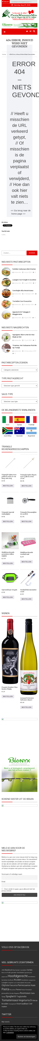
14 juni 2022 (28, 272)
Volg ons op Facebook (15, 947)
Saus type (7, 394)
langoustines (32, 980)
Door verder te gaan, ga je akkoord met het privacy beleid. (18, 890)
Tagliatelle (21, 996)
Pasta (5, 989)
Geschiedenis (20, 972)
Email (3, 881)
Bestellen (8, 486)
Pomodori (28, 990)
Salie (33, 993)
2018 (3, 970)
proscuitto (5, 993)
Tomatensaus (10, 1000)
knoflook (11, 980)
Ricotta (12, 993)
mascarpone (20, 982)
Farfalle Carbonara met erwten (24, 269)
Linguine (10, 982)
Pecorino (12, 990)
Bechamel (16, 970)
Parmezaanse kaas (26, 985)
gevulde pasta (28, 972)
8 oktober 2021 (29, 304)
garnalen (13, 972)
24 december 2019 (30, 351)
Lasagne (5, 982)
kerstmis (4, 980)
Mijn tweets (6, 1022)
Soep (3, 996)
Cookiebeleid (10, 1032)
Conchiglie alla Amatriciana (22, 290)
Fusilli (9, 972)
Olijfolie (5, 985)
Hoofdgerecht (18, 976)
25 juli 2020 (28, 340)
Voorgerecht (12, 1004)
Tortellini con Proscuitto (22, 301)
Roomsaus (25, 993)
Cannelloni (23, 970)
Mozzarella (28, 982)
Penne (18, 989)
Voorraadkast (22, 1003)
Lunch (15, 982)
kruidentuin (25, 980)
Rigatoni (17, 993)
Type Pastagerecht (12, 378)
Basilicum (9, 970)
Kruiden (17, 979)
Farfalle (29, 970)
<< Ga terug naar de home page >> (21, 212)
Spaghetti (11, 996)
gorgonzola (4, 976)
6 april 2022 (28, 283)
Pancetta (13, 985)
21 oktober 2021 (29, 294)
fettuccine (4, 972)
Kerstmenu (31, 976)
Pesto (23, 990)
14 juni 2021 (27, 317)
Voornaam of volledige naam (12, 874)
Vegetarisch (25, 1000)
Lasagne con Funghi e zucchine (24, 280)
